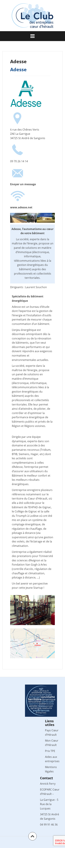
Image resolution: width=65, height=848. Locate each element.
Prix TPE (50, 751)
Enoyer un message (23, 184)
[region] (32, 610)
